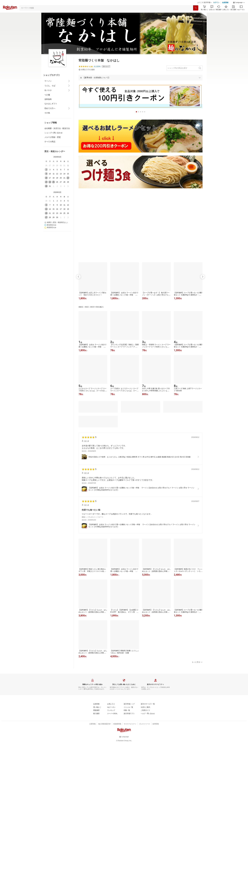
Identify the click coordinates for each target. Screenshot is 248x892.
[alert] (141, 84)
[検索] (195, 14)
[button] (239, 9)
